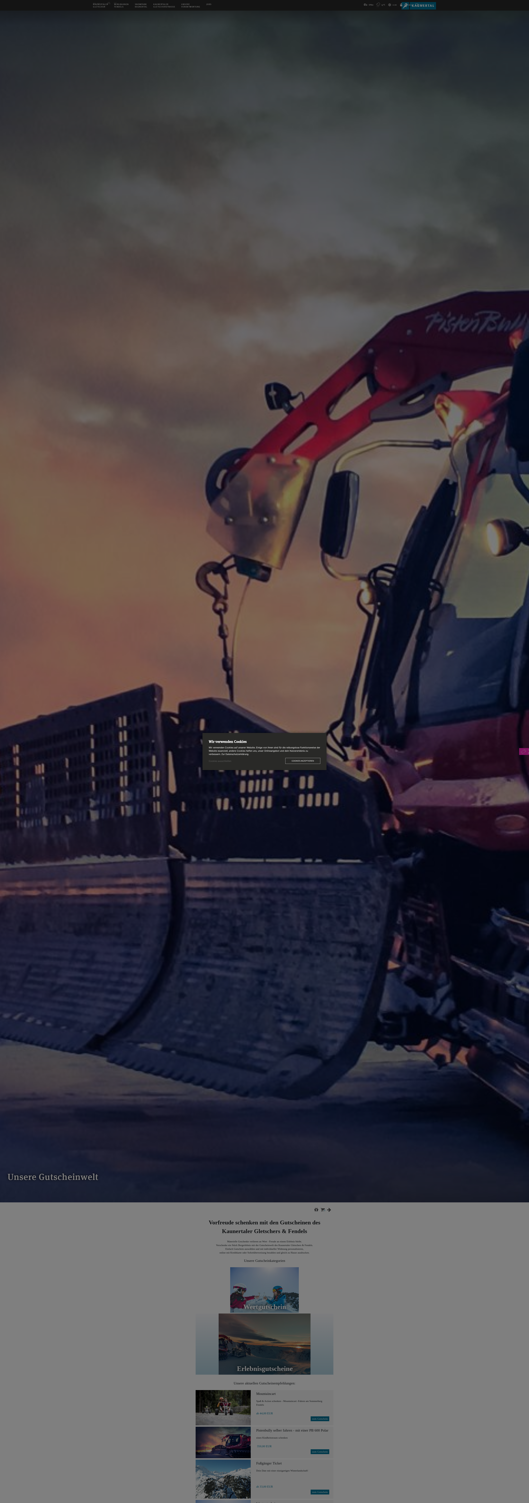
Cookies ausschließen (220, 761)
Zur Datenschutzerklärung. (235, 754)
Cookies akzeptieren (303, 761)
